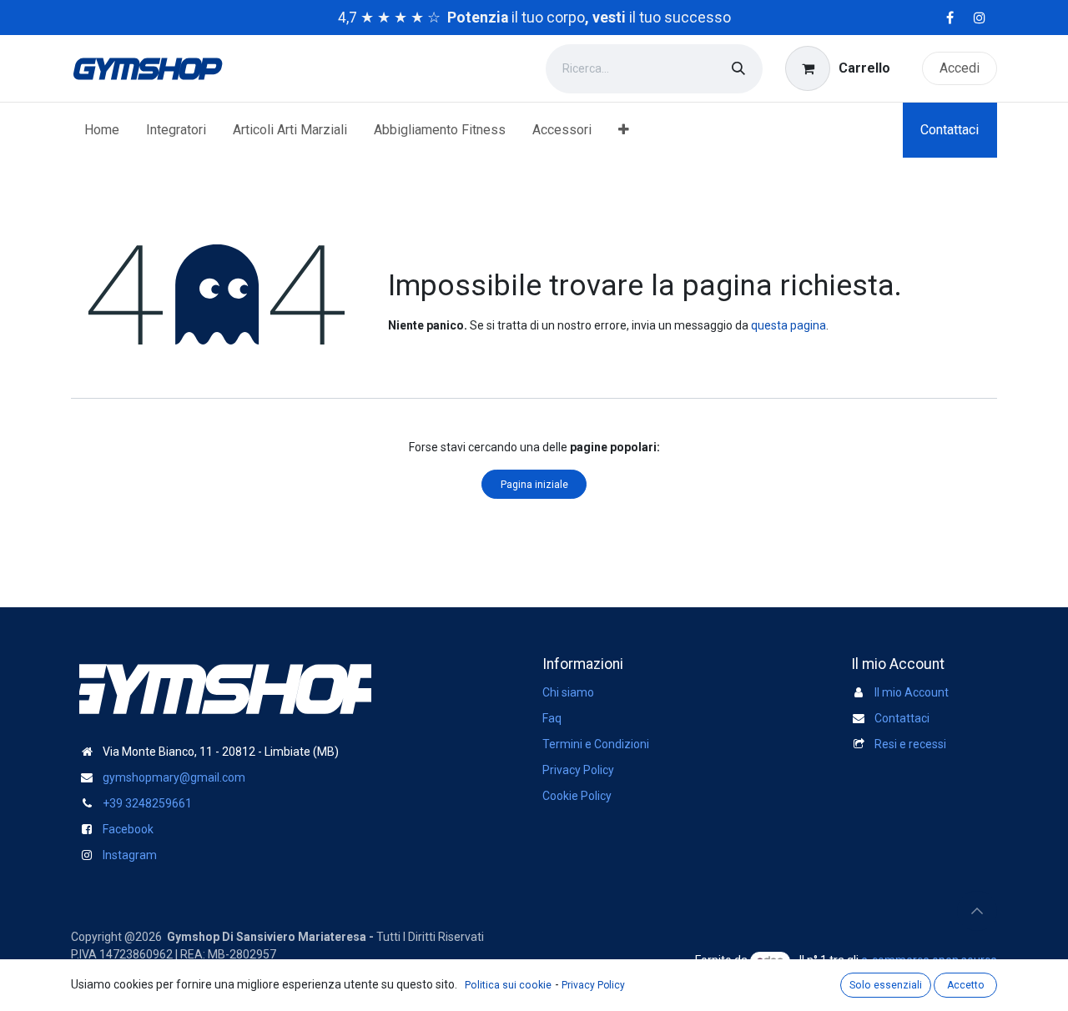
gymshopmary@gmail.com (174, 777)
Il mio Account (911, 692)
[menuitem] (102, 130)
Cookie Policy (577, 795)
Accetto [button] (966, 985)
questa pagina (788, 325)
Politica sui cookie (508, 985)
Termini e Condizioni (595, 744)
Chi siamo (568, 692)
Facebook (128, 829)
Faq (552, 718)
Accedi (960, 68)
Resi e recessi (910, 744)
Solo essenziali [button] (885, 985)
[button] (977, 911)
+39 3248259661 (147, 803)
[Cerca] (738, 68)
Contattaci (949, 130)
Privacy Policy (578, 770)
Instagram (130, 855)
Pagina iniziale (534, 484)
